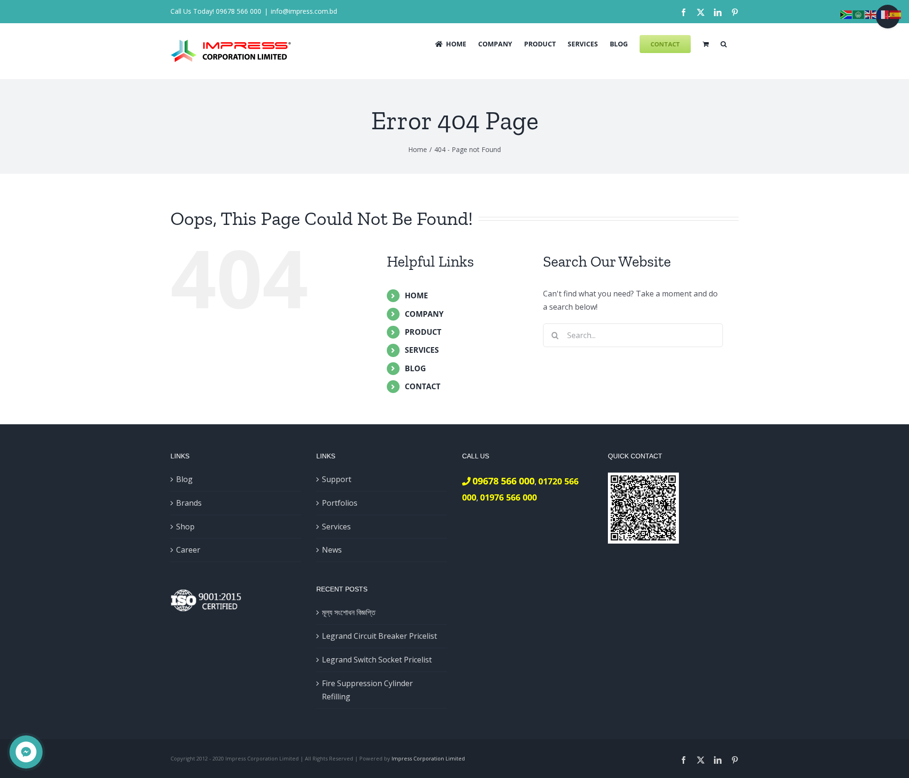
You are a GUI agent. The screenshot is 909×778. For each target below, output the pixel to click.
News (332, 550)
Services (336, 526)
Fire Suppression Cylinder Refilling (367, 690)
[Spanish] (896, 14)
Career (188, 550)
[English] (871, 14)
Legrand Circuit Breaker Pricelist (379, 636)
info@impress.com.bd (304, 11)
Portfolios (339, 503)
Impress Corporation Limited (428, 758)
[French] (883, 14)
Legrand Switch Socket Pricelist (377, 659)
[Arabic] (859, 14)
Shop (185, 526)
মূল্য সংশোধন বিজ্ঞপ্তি (348, 612)
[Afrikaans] (846, 14)
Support (336, 479)
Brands (189, 503)
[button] (724, 43)
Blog (184, 479)
